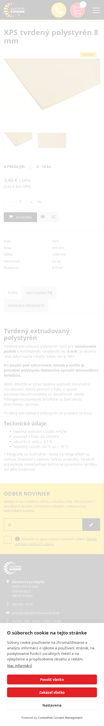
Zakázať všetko (52, 692)
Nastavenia (52, 705)
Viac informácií (19, 665)
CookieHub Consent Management (60, 717)
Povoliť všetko (52, 679)
